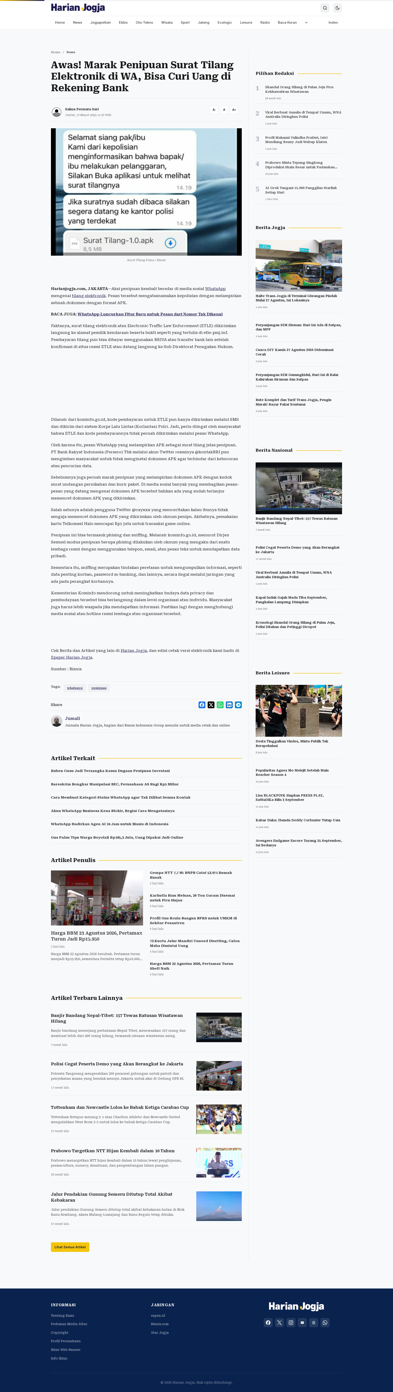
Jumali (72, 718)
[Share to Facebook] (202, 704)
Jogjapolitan (100, 22)
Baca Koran (287, 22)
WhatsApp (215, 288)
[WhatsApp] (325, 1322)
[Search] (325, 8)
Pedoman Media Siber (69, 1324)
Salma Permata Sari (82, 109)
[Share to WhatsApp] (220, 704)
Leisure (246, 22)
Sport (185, 22)
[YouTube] (302, 1322)
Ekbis (123, 22)
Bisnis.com (160, 1324)
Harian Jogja (134, 650)
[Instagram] (290, 1322)
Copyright (59, 1332)
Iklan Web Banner (66, 1350)
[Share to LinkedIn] (229, 704)
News (77, 22)
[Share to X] (211, 704)
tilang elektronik (89, 295)
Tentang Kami (62, 1315)
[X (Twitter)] (279, 1322)
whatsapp (75, 688)
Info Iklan (59, 1358)
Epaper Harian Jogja (71, 657)
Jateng (203, 22)
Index (333, 22)
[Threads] (313, 1322)
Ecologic (225, 22)
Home (60, 22)
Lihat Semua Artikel (70, 1247)
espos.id (158, 1315)
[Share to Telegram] (238, 704)
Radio (265, 22)
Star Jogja (160, 1332)
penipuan (98, 688)
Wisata (167, 22)
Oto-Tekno (144, 22)
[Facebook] (268, 1322)
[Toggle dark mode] (337, 8)
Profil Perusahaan (66, 1341)
